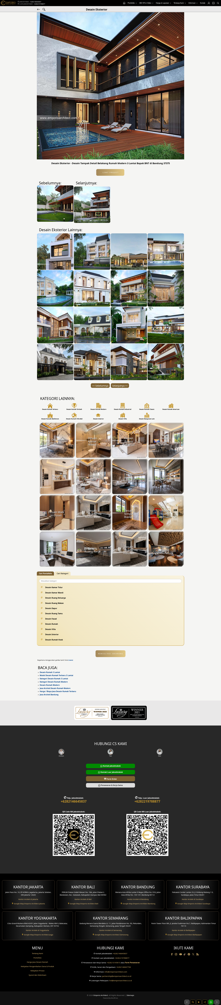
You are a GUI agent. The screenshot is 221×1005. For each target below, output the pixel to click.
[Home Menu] (124, 3)
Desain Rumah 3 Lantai (50, 672)
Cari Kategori (62, 573)
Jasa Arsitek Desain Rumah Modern (55, 688)
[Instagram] (176, 955)
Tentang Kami (179, 3)
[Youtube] (180, 955)
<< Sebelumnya (100, 385)
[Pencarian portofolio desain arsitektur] (192, 1002)
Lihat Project (110, 172)
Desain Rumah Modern (50, 685)
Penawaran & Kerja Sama (111, 785)
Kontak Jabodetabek (111, 766)
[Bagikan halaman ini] (204, 1002)
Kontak (202, 3)
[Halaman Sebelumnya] (186, 1002)
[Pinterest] (189, 955)
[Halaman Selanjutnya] (216, 1002)
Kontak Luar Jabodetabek (111, 772)
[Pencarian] (218, 3)
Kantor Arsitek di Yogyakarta (37, 930)
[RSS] (197, 955)
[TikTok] (185, 955)
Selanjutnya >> (120, 385)
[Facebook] (172, 955)
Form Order (110, 778)
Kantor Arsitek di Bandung (138, 899)
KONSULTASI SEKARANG (110, 654)
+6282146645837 (35, 2)
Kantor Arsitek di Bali (83, 899)
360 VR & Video (145, 3)
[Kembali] (39, 9)
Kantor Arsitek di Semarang (110, 930)
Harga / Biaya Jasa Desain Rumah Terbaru (58, 691)
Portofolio (131, 3)
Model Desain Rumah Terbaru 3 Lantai (56, 675)
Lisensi (70, 660)
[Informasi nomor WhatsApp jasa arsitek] (210, 1002)
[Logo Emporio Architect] (8, 3)
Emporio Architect (100, 995)
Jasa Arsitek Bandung (49, 694)
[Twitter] (193, 955)
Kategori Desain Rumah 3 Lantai (54, 678)
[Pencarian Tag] (44, 9)
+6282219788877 (39, 4)
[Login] (208, 3)
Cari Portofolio (45, 573)
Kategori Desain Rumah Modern (54, 682)
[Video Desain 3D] (198, 1002)
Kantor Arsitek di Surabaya (193, 899)
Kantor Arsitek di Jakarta (28, 899)
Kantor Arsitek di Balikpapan (183, 930)
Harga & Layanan (162, 3)
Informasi (192, 3)
